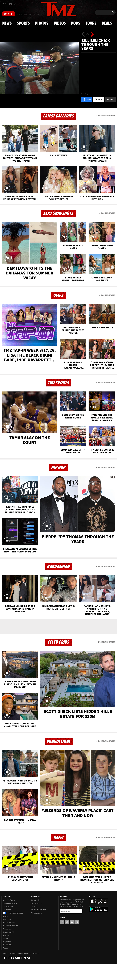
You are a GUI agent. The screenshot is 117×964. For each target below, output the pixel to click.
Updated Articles (9, 922)
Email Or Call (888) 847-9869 (27, 14)
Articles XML (7, 919)
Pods (75, 23)
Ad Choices (7, 910)
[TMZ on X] (6, 4)
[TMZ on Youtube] (10, 4)
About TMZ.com (9, 900)
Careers (34, 906)
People (5, 938)
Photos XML (7, 945)
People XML (7, 942)
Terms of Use (8, 906)
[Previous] (83, 34)
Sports (23, 23)
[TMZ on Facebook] (3, 4)
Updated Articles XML (11, 926)
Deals (107, 23)
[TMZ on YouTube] (72, 922)
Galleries (6, 935)
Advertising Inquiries (38, 910)
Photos (41, 23)
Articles (5, 916)
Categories (7, 929)
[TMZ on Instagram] (15, 4)
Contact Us (35, 900)
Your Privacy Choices (15, 913)
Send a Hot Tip (36, 903)
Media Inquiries (36, 913)
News (7, 23)
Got (8, 14)
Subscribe (80, 911)
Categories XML (8, 932)
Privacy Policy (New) (10, 903)
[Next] (92, 34)
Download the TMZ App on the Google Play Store (98, 909)
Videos (60, 23)
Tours (91, 23)
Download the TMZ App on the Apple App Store (98, 901)
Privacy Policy (65, 906)
